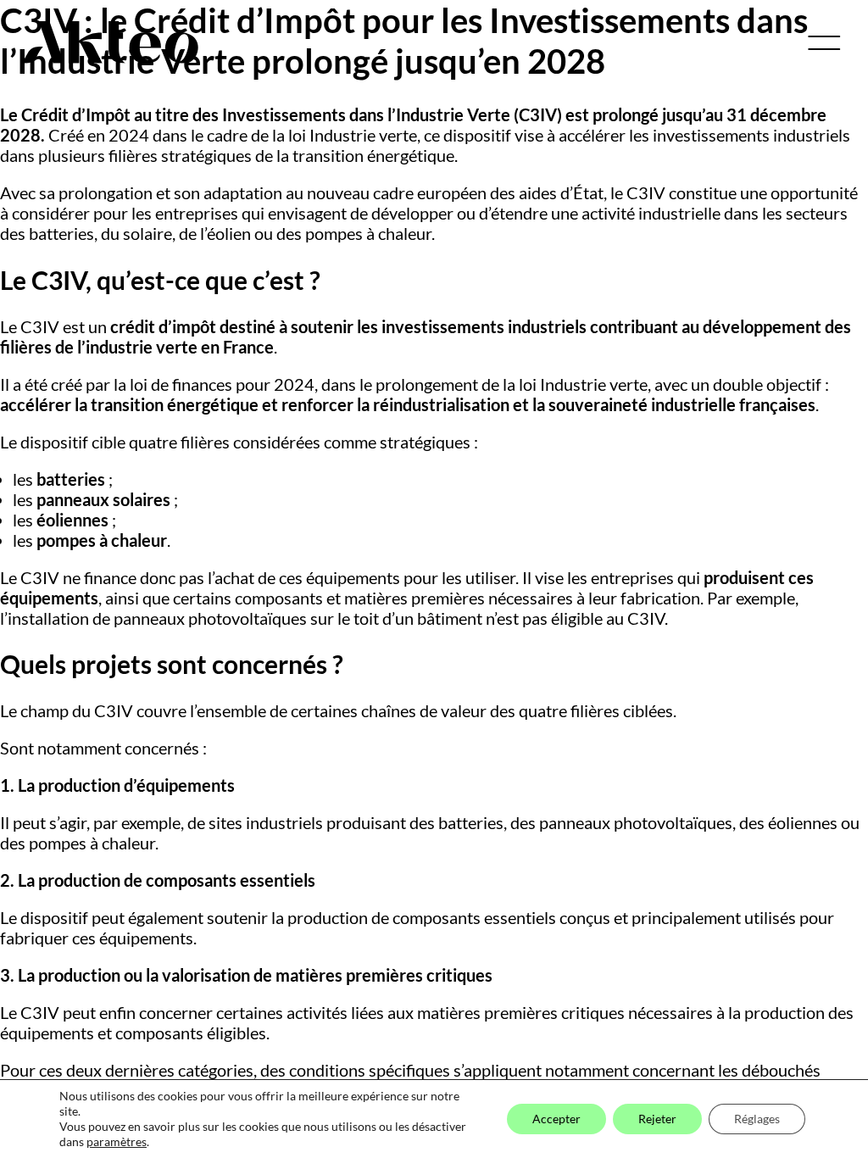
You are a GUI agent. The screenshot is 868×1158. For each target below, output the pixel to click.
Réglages (757, 1118)
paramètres (116, 1141)
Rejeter (657, 1118)
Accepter (556, 1118)
